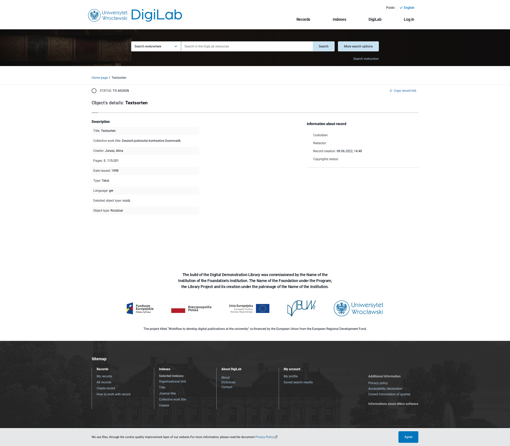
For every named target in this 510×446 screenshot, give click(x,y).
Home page (100, 78)
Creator (164, 405)
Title (162, 387)
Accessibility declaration (385, 389)
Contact (226, 387)
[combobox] (247, 46)
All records (104, 382)
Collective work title (172, 399)
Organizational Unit (172, 381)
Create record (106, 388)
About (225, 377)
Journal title (167, 393)
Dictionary (228, 382)
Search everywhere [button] (147, 46)
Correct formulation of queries (389, 394)
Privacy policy (378, 383)
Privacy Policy (264, 437)
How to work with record (113, 394)
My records (104, 376)
